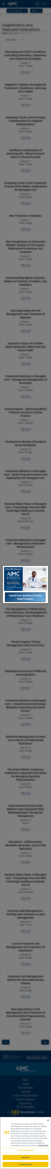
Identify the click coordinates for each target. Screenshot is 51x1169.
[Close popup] (44, 569)
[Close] (48, 1120)
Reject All (25, 1157)
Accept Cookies (25, 1164)
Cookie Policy (43, 1145)
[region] (25, 1143)
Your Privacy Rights (25, 1150)
